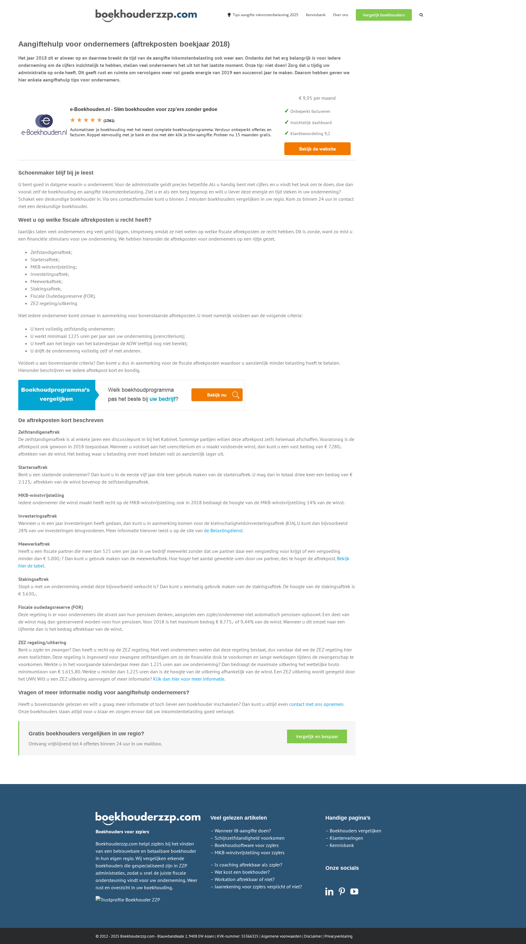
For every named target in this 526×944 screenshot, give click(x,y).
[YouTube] (354, 891)
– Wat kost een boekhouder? (240, 872)
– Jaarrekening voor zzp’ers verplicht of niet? (256, 886)
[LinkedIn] (329, 891)
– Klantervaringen (344, 838)
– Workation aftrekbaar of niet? (242, 879)
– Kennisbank (339, 845)
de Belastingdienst (223, 530)
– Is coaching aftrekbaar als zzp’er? (246, 865)
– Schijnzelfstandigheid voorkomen (247, 838)
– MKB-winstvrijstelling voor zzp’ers (247, 852)
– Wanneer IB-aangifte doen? (240, 831)
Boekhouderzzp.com (137, 936)
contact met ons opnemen (316, 704)
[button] (421, 14)
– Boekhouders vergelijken (353, 831)
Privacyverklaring (338, 936)
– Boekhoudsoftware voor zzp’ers (244, 845)
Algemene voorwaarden (281, 936)
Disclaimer (313, 936)
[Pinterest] (342, 891)
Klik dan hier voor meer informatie (188, 679)
